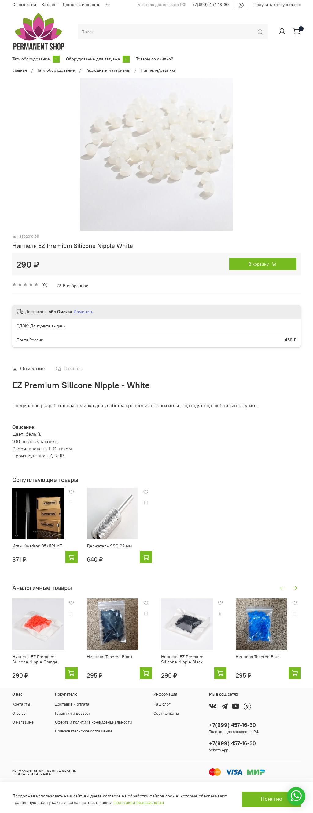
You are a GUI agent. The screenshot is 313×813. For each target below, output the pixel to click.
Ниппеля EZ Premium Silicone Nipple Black (182, 659)
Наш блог (162, 704)
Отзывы (19, 713)
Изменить (83, 311)
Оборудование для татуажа (93, 59)
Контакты (21, 704)
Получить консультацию (277, 4)
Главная (19, 70)
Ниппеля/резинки (158, 70)
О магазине (23, 722)
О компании (24, 4)
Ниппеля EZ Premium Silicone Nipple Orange (34, 659)
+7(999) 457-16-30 (210, 4)
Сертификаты (166, 713)
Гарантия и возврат (72, 713)
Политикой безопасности (138, 802)
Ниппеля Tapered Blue (258, 656)
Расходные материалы (107, 70)
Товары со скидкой (154, 59)
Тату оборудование (31, 59)
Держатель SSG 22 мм (109, 546)
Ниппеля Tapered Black (109, 656)
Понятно (271, 799)
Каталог (49, 4)
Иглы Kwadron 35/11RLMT (37, 546)
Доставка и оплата (81, 4)
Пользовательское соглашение (83, 731)
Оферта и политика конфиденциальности (93, 722)
